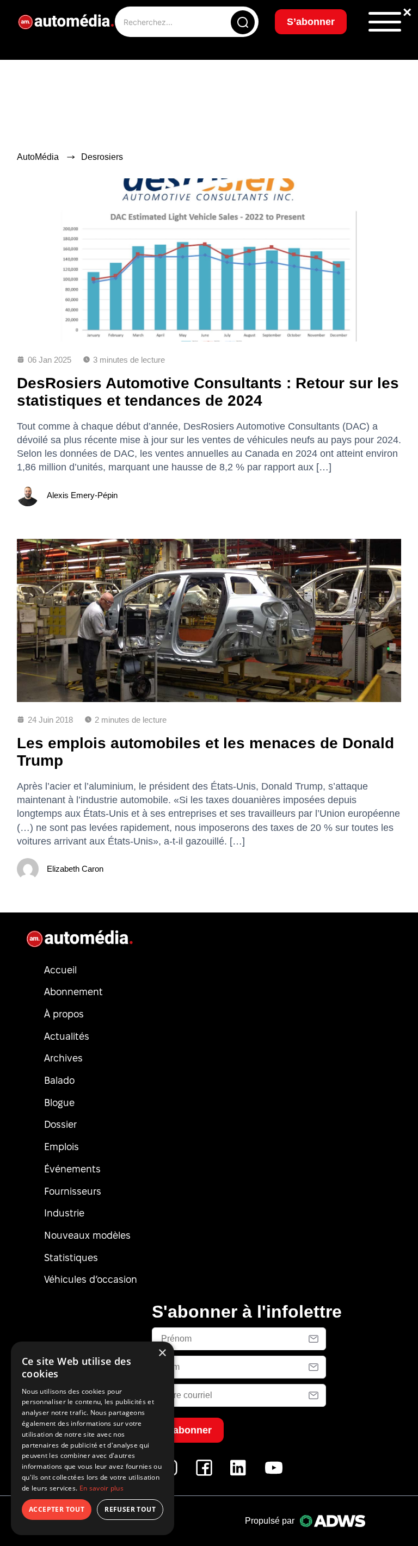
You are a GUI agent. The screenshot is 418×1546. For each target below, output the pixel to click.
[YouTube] (273, 1473)
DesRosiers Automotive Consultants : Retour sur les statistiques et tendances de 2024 (208, 392)
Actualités (66, 1036)
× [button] (162, 1353)
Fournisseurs (72, 1191)
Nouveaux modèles (87, 1235)
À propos (64, 1014)
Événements (72, 1169)
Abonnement (73, 991)
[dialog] (92, 1438)
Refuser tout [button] (130, 1509)
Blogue (59, 1102)
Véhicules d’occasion (90, 1279)
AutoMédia (38, 157)
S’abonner (311, 21)
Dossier (60, 1124)
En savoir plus (101, 1488)
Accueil (60, 970)
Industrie (64, 1213)
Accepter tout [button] (56, 1509)
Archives (63, 1058)
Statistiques (71, 1257)
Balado (59, 1080)
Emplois (61, 1146)
